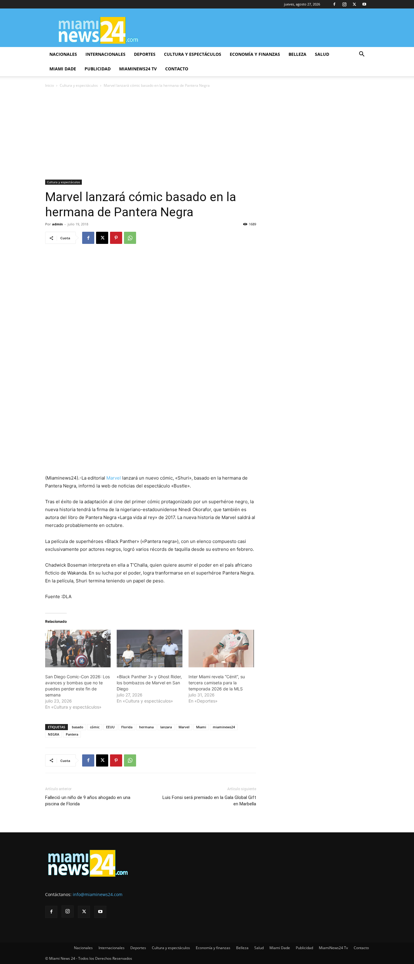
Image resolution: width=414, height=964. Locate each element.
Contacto (176, 69)
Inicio (49, 85)
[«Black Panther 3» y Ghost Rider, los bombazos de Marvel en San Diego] (149, 648)
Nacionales (63, 54)
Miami (201, 727)
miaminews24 (224, 727)
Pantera (72, 734)
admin (57, 224)
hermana (146, 727)
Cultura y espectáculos (192, 54)
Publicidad (98, 69)
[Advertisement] (207, 134)
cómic (94, 727)
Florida (126, 727)
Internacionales (105, 54)
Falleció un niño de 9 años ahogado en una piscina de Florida (87, 801)
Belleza (297, 54)
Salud (322, 54)
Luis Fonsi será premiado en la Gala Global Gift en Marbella (209, 801)
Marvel (113, 478)
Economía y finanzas (255, 54)
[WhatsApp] (130, 238)
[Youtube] (364, 4)
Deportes (144, 54)
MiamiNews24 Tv (138, 69)
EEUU (110, 727)
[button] (361, 55)
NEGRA (53, 734)
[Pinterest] (116, 238)
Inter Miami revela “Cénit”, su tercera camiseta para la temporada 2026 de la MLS (217, 682)
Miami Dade (62, 69)
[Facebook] (334, 4)
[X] (354, 4)
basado (77, 727)
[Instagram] (344, 4)
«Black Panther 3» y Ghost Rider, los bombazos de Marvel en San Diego (149, 682)
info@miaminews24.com (97, 894)
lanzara (166, 727)
